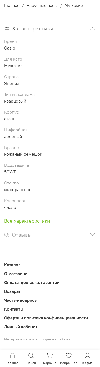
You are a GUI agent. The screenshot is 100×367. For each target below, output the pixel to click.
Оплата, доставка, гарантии (31, 282)
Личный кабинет (21, 326)
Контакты (13, 309)
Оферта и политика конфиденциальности (46, 318)
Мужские (73, 5)
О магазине (16, 273)
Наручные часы (42, 5)
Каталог (12, 264)
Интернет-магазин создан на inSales (37, 339)
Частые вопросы (21, 300)
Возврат (12, 291)
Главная (11, 5)
